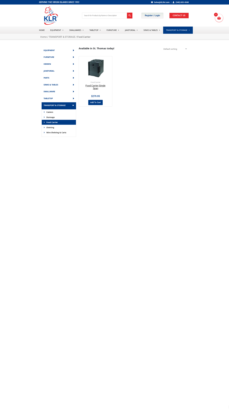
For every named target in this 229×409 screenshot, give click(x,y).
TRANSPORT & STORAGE (176, 30)
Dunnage (50, 117)
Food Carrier (52, 122)
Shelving (50, 127)
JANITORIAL (130, 30)
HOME (42, 30)
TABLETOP (93, 30)
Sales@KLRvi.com (161, 2)
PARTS (46, 78)
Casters (49, 112)
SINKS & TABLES (151, 30)
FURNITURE (112, 30)
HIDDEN (47, 64)
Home (43, 36)
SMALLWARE (49, 91)
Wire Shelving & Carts (56, 132)
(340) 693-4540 (182, 2)
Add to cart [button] (95, 102)
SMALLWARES (75, 30)
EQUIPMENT (55, 30)
